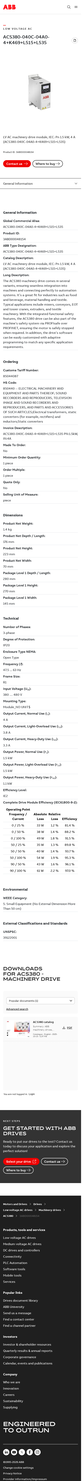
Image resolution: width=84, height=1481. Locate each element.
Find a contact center (18, 1319)
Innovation (11, 1388)
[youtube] (14, 1452)
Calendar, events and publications (27, 1363)
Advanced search (17, 1009)
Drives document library (20, 1300)
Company (10, 1374)
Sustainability (13, 1401)
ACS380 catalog (43, 1022)
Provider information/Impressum (25, 1479)
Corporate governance (19, 1357)
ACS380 (8, 1216)
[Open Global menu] (76, 7)
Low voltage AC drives (17, 1210)
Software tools (14, 1269)
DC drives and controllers (21, 1250)
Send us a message (17, 1313)
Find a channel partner (19, 1326)
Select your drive (18, 1161)
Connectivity (12, 1256)
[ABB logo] (9, 7)
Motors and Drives (15, 1204)
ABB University (13, 1307)
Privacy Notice (12, 1473)
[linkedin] (6, 1452)
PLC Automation (15, 1263)
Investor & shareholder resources (27, 1344)
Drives (37, 1204)
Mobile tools (12, 1275)
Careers (8, 1395)
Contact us (14, 164)
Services (9, 1282)
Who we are (11, 1382)
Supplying (10, 1407)
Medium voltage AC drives (22, 1244)
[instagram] (37, 1452)
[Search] (69, 7)
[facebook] (30, 1452)
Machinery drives (50, 1210)
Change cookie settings (18, 1467)
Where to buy (45, 164)
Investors (10, 1337)
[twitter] (22, 1452)
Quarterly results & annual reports (27, 1351)
